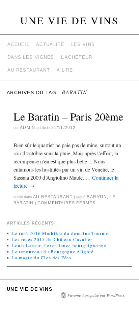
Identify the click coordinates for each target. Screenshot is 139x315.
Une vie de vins (69, 20)
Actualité (50, 44)
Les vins (83, 44)
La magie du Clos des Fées (42, 258)
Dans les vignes (30, 57)
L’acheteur (76, 57)
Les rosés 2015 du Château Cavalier (52, 239)
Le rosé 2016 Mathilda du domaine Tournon (61, 233)
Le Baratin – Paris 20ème (68, 116)
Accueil (18, 44)
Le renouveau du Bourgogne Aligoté (53, 251)
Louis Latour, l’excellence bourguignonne (59, 245)
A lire (65, 70)
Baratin (97, 196)
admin (27, 127)
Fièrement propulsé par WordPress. (96, 295)
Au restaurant (28, 70)
